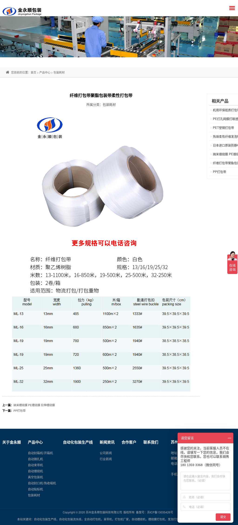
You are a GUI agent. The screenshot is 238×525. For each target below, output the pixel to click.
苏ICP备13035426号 (160, 512)
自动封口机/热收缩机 (42, 483)
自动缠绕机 (35, 471)
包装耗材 (59, 72)
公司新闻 (106, 453)
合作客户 (129, 442)
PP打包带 (19, 410)
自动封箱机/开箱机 (40, 453)
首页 (33, 72)
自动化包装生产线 (78, 442)
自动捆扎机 (35, 459)
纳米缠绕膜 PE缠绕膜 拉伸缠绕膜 (34, 405)
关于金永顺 (11, 442)
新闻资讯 (107, 442)
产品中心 (44, 72)
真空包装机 (35, 477)
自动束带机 (35, 465)
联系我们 (150, 442)
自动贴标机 (35, 489)
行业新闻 (106, 459)
